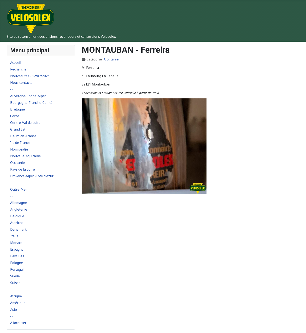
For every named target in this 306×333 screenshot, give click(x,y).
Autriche (17, 222)
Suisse (15, 282)
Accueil (15, 62)
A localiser (18, 322)
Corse (14, 116)
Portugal (17, 269)
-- (11, 196)
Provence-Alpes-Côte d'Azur (31, 176)
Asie (13, 309)
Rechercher (19, 69)
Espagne (17, 249)
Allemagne (18, 202)
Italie (14, 236)
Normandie (19, 149)
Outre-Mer (18, 189)
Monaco (16, 242)
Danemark (18, 229)
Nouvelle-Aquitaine (25, 156)
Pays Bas (17, 256)
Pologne (16, 262)
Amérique (17, 302)
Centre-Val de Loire (25, 122)
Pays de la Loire (22, 169)
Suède (15, 276)
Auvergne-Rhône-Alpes (28, 96)
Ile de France (20, 142)
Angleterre (18, 209)
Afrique (16, 296)
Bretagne (17, 109)
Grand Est (17, 129)
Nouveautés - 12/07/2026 (30, 76)
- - (12, 89)
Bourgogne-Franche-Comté (31, 102)
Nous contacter (22, 82)
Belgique (17, 216)
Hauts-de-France (23, 136)
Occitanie (17, 162)
